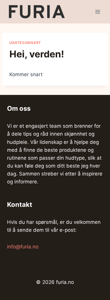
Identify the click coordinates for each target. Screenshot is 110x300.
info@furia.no (22, 247)
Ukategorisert (25, 42)
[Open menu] (97, 11)
